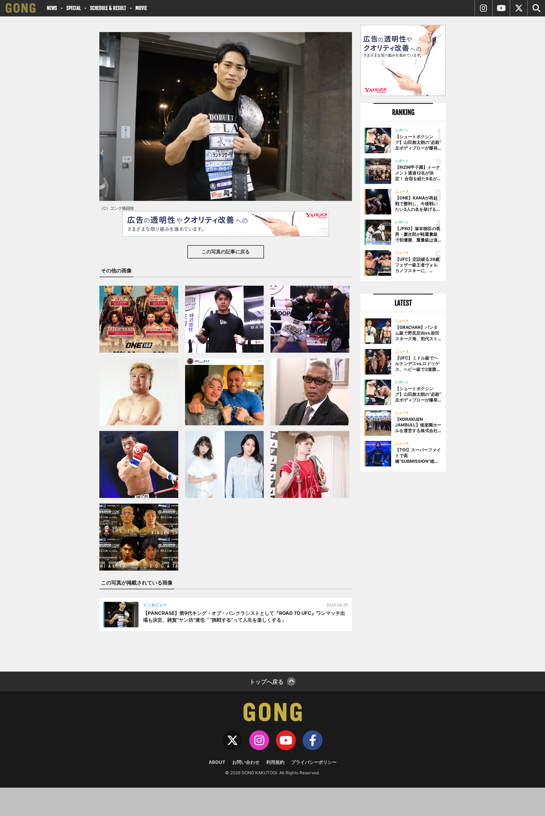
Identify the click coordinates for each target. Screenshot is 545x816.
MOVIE (141, 8)
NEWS (52, 8)
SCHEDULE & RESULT (108, 8)
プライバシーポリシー (314, 762)
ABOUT (217, 762)
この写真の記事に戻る (226, 252)
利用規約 (275, 762)
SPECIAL (73, 8)
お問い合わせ (245, 762)
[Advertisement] (403, 569)
